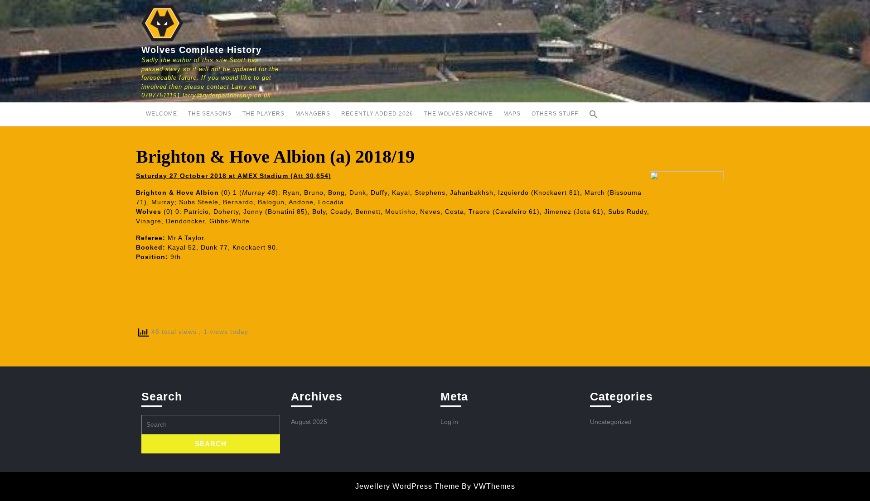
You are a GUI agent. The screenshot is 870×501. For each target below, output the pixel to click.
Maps (512, 114)
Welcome (161, 114)
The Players (263, 114)
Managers (312, 114)
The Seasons (210, 114)
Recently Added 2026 (377, 114)
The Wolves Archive (458, 114)
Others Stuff (555, 114)
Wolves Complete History (201, 50)
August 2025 (309, 421)
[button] (594, 114)
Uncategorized (611, 421)
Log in (449, 421)
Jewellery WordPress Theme (407, 486)
